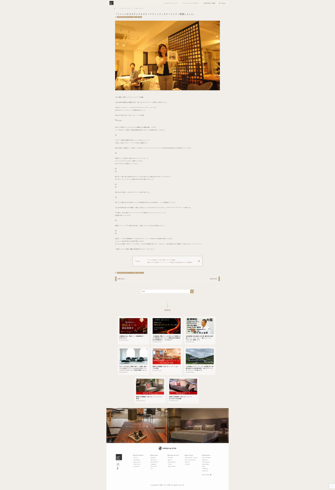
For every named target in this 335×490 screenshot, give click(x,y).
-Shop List (205, 471)
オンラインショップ (170, 3)
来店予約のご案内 (209, 3)
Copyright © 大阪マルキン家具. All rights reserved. (167, 485)
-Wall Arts (153, 460)
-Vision (135, 457)
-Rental (170, 460)
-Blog (203, 466)
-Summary (205, 468)
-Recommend (206, 462)
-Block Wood (154, 462)
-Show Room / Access (191, 457)
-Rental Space (172, 462)
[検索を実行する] (192, 291)
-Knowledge (205, 464)
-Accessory (153, 466)
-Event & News (206, 457)
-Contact (187, 464)
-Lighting (153, 464)
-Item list (170, 457)
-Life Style (136, 466)
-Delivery (205, 460)
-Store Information (190, 460)
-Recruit (187, 462)
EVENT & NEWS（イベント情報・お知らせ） (129, 17)
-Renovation (136, 462)
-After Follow (171, 466)
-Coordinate (136, 460)
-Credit (170, 464)
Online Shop (206, 475)
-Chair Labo (136, 464)
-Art (151, 468)
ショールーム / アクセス (191, 3)
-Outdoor (153, 457)
